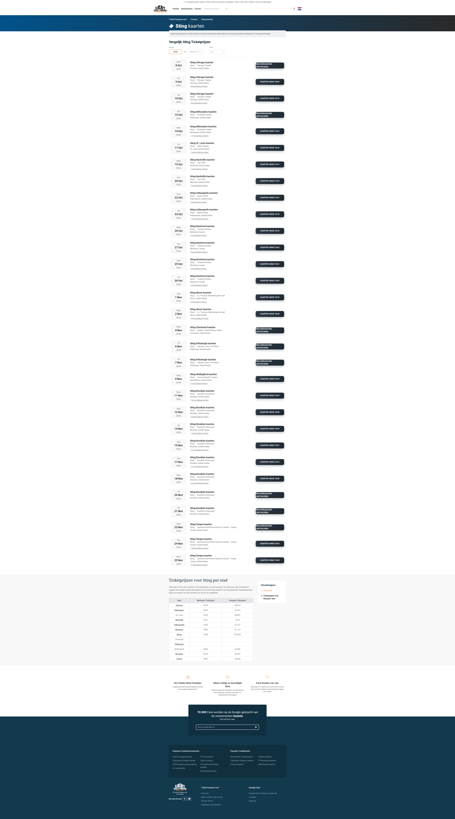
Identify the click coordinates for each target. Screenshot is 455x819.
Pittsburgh (179, 644)
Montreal (179, 630)
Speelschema (187, 9)
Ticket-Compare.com (178, 19)
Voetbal (176, 9)
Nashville (179, 620)
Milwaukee (179, 610)
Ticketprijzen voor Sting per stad (271, 597)
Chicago (179, 605)
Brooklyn (179, 654)
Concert (197, 9)
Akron (179, 634)
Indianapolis (179, 625)
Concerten (267, 590)
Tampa (179, 659)
